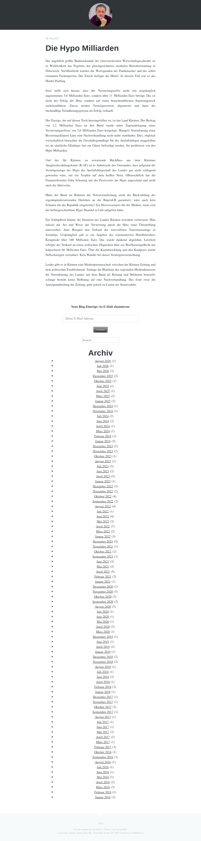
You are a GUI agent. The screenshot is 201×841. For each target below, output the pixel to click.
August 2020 (103, 606)
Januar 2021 (103, 581)
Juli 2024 (103, 416)
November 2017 (103, 702)
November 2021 (103, 546)
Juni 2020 (103, 616)
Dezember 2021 (103, 541)
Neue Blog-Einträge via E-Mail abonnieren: (100, 306)
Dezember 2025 (103, 376)
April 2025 (103, 391)
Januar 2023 (103, 481)
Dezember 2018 (103, 657)
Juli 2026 (103, 366)
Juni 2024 (103, 421)
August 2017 (103, 717)
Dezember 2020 (103, 586)
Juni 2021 (103, 561)
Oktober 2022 (102, 496)
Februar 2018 (102, 687)
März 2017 (103, 742)
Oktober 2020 (102, 596)
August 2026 (103, 361)
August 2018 (103, 667)
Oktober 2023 (102, 456)
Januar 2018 (103, 692)
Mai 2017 (103, 732)
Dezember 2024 (103, 406)
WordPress (97, 829)
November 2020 (103, 591)
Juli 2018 (103, 672)
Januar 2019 (103, 652)
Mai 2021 (103, 566)
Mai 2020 (103, 621)
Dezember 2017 (103, 697)
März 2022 (103, 531)
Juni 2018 (103, 677)
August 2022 (103, 506)
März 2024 (103, 431)
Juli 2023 (103, 466)
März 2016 (103, 787)
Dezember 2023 (103, 446)
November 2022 (103, 491)
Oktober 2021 (102, 551)
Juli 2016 (103, 767)
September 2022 (102, 501)
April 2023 (103, 476)
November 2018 (103, 662)
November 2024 (103, 411)
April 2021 (103, 571)
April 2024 (103, 426)
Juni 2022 (103, 516)
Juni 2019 (103, 641)
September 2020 (102, 601)
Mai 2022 (103, 521)
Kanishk (123, 829)
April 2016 (103, 782)
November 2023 (103, 451)
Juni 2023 (103, 471)
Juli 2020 (103, 611)
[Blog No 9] (100, 15)
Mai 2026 (103, 371)
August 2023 (103, 461)
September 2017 (102, 712)
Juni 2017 (103, 727)
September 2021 (102, 556)
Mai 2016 (103, 777)
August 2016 (103, 762)
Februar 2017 (102, 747)
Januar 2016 (103, 797)
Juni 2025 (103, 386)
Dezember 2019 (103, 636)
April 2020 (103, 626)
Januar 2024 (103, 441)
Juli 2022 (103, 511)
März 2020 (103, 631)
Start (100, 823)
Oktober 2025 (102, 381)
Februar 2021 (102, 576)
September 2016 (102, 757)
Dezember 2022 (103, 486)
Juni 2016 (103, 772)
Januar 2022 (103, 536)
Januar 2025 (103, 401)
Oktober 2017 (102, 707)
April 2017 (103, 737)
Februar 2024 (102, 436)
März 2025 (103, 396)
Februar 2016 (102, 792)
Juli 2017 (103, 722)
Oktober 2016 (102, 752)
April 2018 (103, 682)
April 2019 (103, 647)
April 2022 (103, 526)
